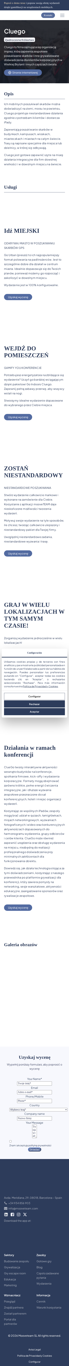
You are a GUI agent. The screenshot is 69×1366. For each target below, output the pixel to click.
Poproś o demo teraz (14, 3)
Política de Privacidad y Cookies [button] (34, 1355)
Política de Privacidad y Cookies (40, 686)
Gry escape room (15, 1273)
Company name (34, 1113)
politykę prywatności (39, 1145)
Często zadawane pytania (48, 1275)
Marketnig (10, 1285)
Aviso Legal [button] (34, 1349)
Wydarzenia (44, 1283)
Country (34, 1105)
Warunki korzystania (49, 1307)
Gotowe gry (44, 1261)
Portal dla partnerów (10, 1321)
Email (34, 1087)
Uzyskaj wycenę (18, 297)
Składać (34, 1149)
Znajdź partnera (13, 1307)
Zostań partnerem (15, 1313)
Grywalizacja (12, 1267)
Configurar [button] (35, 1361)
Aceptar (34, 711)
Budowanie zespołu (16, 1261)
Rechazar (34, 703)
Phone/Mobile (35, 1096)
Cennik (41, 1301)
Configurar (34, 696)
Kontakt (48, 15)
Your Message (34, 1122)
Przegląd (9, 1301)
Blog (40, 1267)
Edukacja (10, 1279)
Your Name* (34, 1079)
